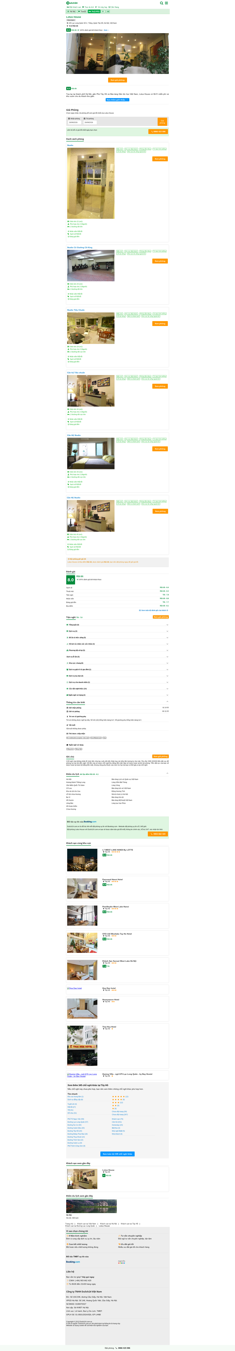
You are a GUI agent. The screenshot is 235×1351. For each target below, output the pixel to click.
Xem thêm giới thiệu (116, 100)
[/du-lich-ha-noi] (91, 1206)
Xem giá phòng (118, 80)
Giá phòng (162, 122)
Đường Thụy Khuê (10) (76, 1137)
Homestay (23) (117, 1125)
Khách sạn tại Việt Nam (86, 1224)
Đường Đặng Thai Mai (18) (78, 1134)
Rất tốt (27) (72, 1107)
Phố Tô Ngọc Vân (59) (76, 1119)
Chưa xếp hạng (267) (120, 1115)
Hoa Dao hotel (109, 988)
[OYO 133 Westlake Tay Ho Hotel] (82, 943)
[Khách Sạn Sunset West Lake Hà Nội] (82, 970)
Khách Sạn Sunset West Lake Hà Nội (119, 961)
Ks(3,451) (95, 11)
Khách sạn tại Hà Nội (108, 1224)
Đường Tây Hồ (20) (75, 1131)
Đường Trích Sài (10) (75, 1140)
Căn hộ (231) (117, 1122)
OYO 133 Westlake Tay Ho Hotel (117, 934)
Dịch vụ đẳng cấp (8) (75, 1100)
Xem (105, 30)
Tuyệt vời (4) (72, 1104)
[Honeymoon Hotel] (82, 1009)
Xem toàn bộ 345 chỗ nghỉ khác (117, 1154)
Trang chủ (69, 1224)
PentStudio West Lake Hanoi (115, 907)
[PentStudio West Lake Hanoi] (82, 916)
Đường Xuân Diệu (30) (76, 1128)
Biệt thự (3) (116, 1128)
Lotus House (108, 1170)
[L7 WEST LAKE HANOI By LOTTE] (82, 860)
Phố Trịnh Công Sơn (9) (76, 1146)
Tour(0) (83, 11)
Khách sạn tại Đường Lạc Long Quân (80, 1226)
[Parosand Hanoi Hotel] (82, 888)
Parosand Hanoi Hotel (112, 879)
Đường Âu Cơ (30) (74, 1125)
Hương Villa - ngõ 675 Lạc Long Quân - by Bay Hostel (127, 1074)
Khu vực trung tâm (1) (76, 1097)
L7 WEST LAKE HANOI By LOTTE (117, 850)
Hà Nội (72, 11)
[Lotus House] (82, 1179)
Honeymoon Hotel (110, 1000)
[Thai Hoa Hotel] (82, 1046)
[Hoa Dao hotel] (82, 988)
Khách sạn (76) (117, 1119)
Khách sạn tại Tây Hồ (129, 1224)
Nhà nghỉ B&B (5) (118, 1131)
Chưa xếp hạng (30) (119, 1112)
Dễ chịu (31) (72, 1113)
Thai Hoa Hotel (109, 1027)
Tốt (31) (70, 1110)
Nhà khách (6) (117, 1134)
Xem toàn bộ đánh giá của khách (153, 610)
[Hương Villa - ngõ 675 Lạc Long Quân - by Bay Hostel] (82, 1075)
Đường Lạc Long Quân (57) (78, 1122)
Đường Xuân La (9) (75, 1143)
